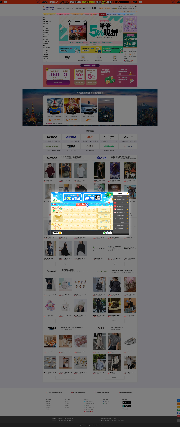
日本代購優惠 (118, 209)
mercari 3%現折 (119, 203)
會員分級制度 (120, 228)
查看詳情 (56, 233)
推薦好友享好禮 (120, 215)
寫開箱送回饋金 (120, 225)
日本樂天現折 (118, 206)
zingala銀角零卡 (121, 222)
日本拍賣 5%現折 (119, 199)
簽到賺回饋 (119, 193)
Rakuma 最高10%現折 (120, 212)
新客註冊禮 (119, 196)
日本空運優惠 (120, 219)
